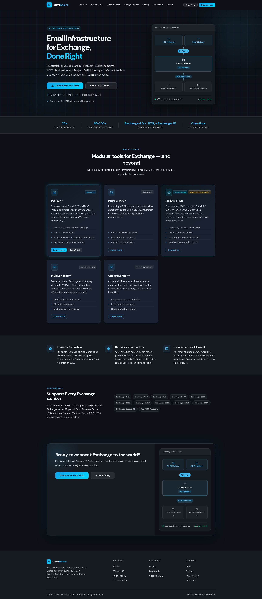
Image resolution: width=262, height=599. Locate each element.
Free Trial (190, 5)
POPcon (83, 4)
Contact (190, 571)
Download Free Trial (67, 85)
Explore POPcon (99, 85)
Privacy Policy (192, 576)
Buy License (207, 5)
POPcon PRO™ (117, 201)
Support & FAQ (156, 576)
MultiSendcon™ (61, 276)
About (169, 4)
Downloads (154, 571)
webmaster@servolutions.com (201, 594)
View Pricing (102, 475)
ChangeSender (131, 4)
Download (158, 4)
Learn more (59, 250)
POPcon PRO (97, 4)
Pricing (145, 4)
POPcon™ (57, 201)
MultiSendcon (114, 4)
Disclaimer (191, 580)
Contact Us (173, 250)
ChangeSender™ (119, 276)
